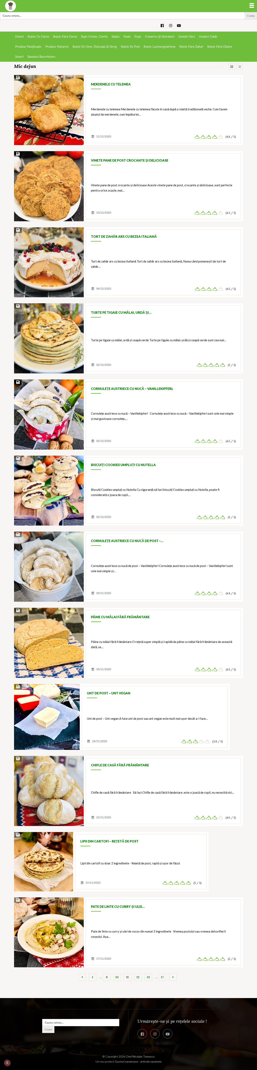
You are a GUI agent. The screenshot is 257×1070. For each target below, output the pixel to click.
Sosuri (19, 56)
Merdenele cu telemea (111, 84)
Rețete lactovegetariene (159, 46)
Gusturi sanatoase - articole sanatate (138, 1061)
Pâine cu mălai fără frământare (120, 617)
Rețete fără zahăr (191, 46)
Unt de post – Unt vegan (108, 693)
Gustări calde (208, 36)
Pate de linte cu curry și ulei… (118, 906)
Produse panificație (28, 46)
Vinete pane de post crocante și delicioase (129, 160)
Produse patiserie (57, 46)
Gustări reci (186, 36)
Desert (19, 36)
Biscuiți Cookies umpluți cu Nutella (123, 465)
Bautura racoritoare (41, 56)
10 (117, 977)
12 (138, 977)
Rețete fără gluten (219, 46)
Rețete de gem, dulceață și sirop (94, 46)
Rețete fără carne (65, 36)
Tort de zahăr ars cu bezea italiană (124, 236)
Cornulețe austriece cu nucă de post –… (127, 541)
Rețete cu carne (38, 36)
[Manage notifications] (7, 1063)
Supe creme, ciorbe (94, 36)
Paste (127, 36)
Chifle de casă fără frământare (120, 765)
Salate (116, 36)
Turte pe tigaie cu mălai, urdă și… (121, 312)
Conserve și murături (159, 36)
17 (162, 977)
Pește (137, 36)
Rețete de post (130, 46)
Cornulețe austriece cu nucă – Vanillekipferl (132, 388)
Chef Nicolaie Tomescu (140, 1056)
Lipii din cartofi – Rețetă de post (109, 841)
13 (148, 977)
